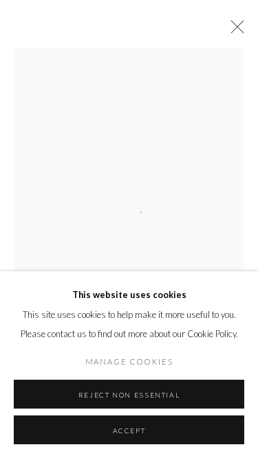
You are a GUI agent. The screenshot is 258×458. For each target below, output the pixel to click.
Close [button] (234, 31)
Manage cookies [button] (129, 361)
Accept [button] (129, 430)
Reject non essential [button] (129, 395)
